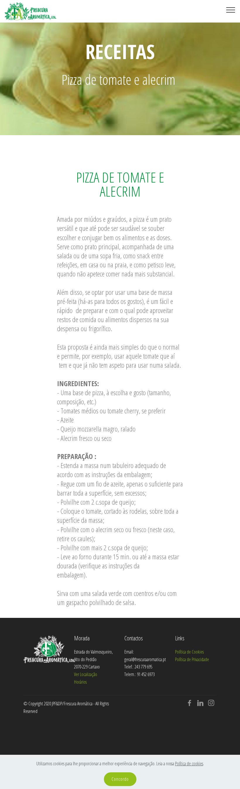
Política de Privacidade (192, 659)
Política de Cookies (189, 652)
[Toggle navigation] (230, 9)
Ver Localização (85, 674)
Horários (80, 682)
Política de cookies (189, 763)
